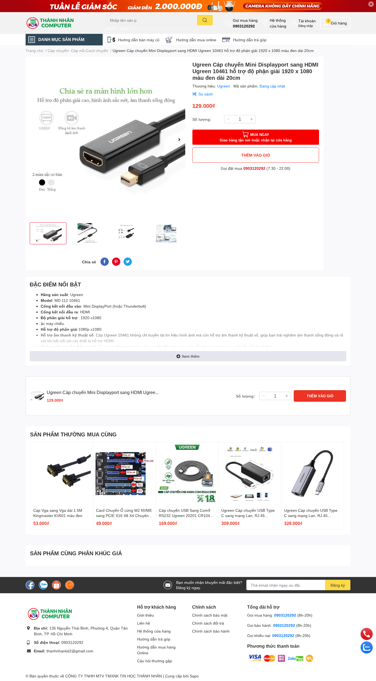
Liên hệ (143, 623)
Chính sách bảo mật (209, 615)
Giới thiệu (145, 615)
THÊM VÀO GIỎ (255, 155)
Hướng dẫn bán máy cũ (138, 39)
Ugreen (224, 86)
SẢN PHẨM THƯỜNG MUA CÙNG (73, 434)
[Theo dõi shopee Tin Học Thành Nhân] (56, 584)
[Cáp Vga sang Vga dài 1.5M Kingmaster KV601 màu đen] (62, 474)
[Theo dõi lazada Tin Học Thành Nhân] (69, 584)
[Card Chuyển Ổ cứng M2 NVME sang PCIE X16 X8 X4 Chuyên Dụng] (125, 474)
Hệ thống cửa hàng (278, 23)
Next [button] (179, 139)
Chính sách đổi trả (208, 623)
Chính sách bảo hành (211, 631)
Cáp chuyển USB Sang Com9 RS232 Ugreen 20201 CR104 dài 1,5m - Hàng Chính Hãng (184, 515)
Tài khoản (307, 20)
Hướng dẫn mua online (196, 39)
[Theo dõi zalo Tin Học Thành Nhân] (43, 584)
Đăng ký (338, 585)
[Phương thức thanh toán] (281, 658)
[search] (205, 20)
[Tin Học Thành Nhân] (60, 23)
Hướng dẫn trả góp (249, 39)
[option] (106, 139)
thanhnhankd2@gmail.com (70, 651)
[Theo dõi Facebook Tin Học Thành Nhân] (30, 584)
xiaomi (124, 28)
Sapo (194, 676)
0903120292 (244, 26)
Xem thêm (191, 356)
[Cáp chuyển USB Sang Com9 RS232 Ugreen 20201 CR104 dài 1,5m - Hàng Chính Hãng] (187, 474)
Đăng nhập (305, 26)
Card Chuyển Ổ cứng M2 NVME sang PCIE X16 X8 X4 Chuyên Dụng (124, 515)
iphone (110, 28)
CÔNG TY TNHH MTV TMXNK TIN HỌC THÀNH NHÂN (113, 676)
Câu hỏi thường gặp (154, 660)
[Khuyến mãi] (188, 6)
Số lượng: (201, 119)
